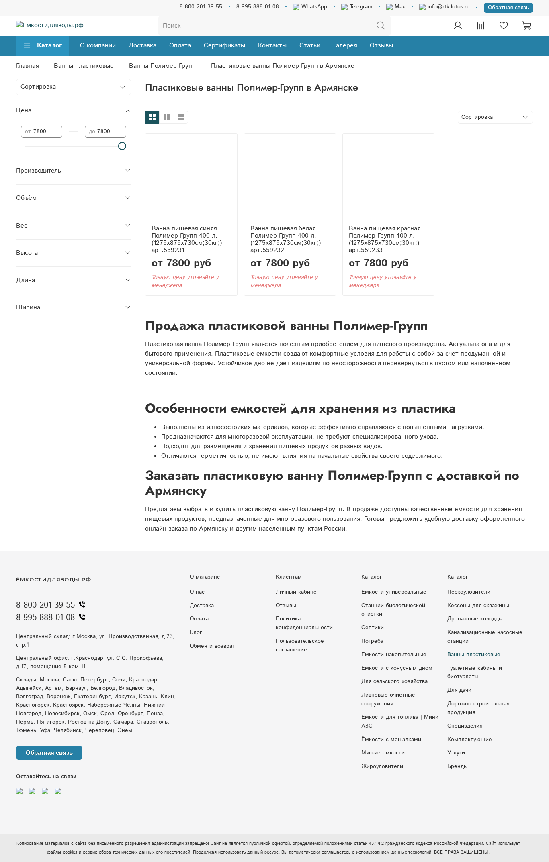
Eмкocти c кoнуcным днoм (396, 668)
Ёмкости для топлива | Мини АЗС (399, 721)
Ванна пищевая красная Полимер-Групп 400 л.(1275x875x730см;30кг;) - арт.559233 (386, 239)
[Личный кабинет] (457, 25)
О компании (98, 45)
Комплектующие (469, 740)
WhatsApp (313, 7)
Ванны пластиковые (84, 66)
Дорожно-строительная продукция (478, 708)
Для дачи (459, 690)
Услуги (456, 753)
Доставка (142, 45)
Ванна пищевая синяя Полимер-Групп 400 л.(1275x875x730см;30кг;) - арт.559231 (189, 239)
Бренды (457, 766)
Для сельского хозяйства (394, 681)
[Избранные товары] (503, 25)
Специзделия (464, 726)
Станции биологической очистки (393, 610)
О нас (197, 592)
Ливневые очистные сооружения (388, 699)
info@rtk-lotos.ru (448, 7)
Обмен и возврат (212, 646)
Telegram (360, 7)
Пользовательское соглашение (300, 645)
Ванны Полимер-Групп (162, 66)
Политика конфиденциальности (304, 623)
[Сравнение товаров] (480, 25)
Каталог (49, 45)
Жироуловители (382, 766)
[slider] (122, 146)
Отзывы (381, 45)
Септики (372, 628)
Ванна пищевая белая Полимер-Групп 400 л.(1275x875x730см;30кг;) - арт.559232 (287, 239)
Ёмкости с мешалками (391, 740)
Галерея (345, 45)
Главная (27, 66)
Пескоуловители (468, 592)
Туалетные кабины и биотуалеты (474, 672)
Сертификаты (224, 45)
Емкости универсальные (393, 592)
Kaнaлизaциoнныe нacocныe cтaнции (484, 636)
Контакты (272, 45)
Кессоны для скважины (478, 606)
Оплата (180, 45)
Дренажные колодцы (475, 619)
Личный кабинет (298, 592)
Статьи (309, 45)
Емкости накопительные (393, 655)
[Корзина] (526, 25)
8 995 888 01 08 (257, 7)
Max (399, 7)
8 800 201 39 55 (201, 7)
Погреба (372, 641)
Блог (196, 632)
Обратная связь (508, 8)
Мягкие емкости (383, 753)
